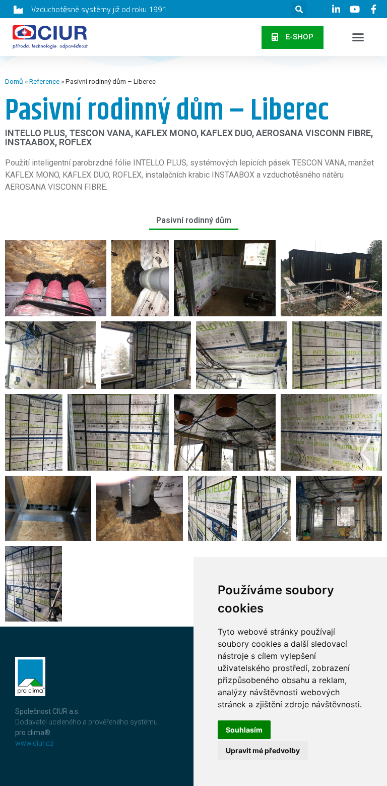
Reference (44, 81)
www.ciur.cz (34, 743)
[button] (292, 37)
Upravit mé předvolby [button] (263, 750)
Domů (14, 81)
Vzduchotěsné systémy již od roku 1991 (99, 9)
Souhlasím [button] (244, 729)
